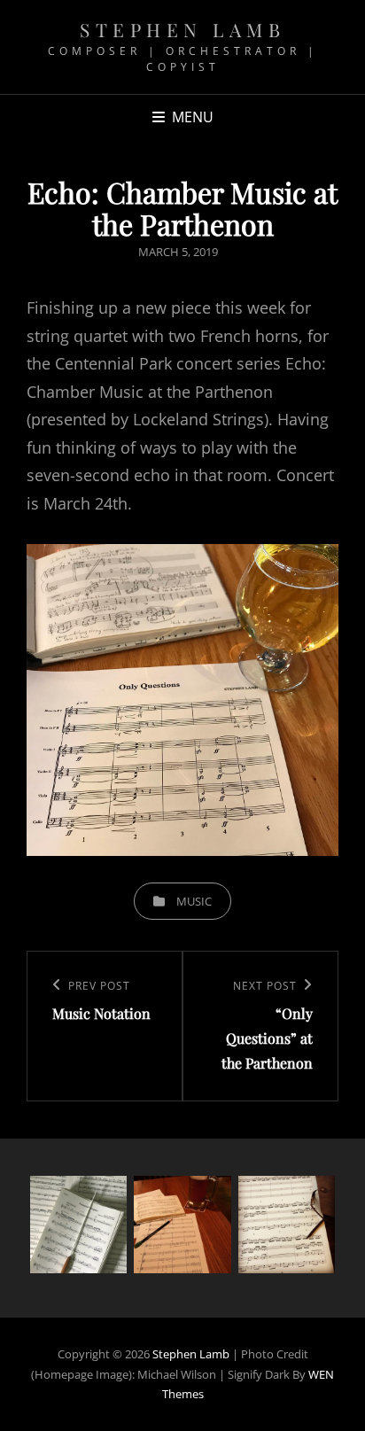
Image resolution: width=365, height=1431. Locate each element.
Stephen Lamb (182, 29)
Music (194, 901)
